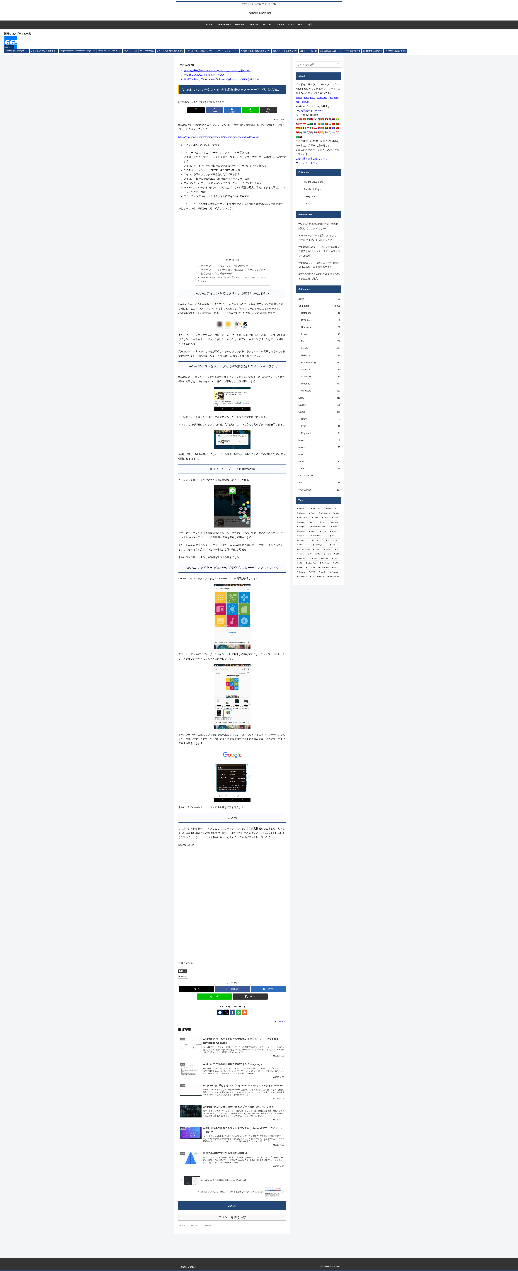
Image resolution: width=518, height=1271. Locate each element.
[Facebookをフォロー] (232, 1012)
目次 (228, 260)
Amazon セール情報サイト (16, 51)
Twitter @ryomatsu (314, 182)
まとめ (204, 281)
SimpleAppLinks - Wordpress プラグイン (77, 51)
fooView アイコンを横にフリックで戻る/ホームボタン (227, 265)
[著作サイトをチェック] (220, 1012)
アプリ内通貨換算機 (351, 51)
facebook (322, 97)
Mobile (183, 971)
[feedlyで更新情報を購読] (238, 1012)
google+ (333, 97)
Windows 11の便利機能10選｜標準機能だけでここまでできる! (318, 226)
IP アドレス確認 (130, 51)
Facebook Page (312, 189)
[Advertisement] (232, 233)
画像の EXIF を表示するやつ (285, 51)
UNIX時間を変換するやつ (395, 51)
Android (184, 977)
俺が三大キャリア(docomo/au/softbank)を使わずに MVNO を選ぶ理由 (222, 79)
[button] (268, 110)
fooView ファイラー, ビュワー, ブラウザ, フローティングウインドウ (233, 277)
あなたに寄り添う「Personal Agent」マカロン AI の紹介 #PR (217, 70)
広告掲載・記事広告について (311, 158)
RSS (306, 203)
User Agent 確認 (147, 51)
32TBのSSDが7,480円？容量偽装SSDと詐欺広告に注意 (319, 276)
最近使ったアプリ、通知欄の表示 (217, 273)
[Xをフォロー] (226, 1012)
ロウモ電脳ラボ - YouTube (310, 110)
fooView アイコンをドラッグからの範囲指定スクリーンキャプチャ (233, 269)
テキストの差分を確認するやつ (199, 51)
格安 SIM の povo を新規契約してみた (204, 75)
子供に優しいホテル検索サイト (44, 51)
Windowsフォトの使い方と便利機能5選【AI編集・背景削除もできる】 (318, 264)
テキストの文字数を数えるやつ (170, 51)
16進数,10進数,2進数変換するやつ (255, 51)
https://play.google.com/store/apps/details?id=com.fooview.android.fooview (218, 137)
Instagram (309, 97)
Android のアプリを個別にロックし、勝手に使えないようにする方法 (318, 237)
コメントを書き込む (232, 1217)
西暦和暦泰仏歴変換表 (372, 51)
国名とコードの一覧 (308, 51)
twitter (299, 97)
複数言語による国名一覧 (330, 51)
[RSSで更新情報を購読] (244, 1012)
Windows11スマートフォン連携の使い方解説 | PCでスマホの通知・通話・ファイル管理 (319, 251)
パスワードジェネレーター (226, 51)
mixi (298, 102)
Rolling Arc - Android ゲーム (109, 51)
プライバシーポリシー (308, 163)
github (305, 102)
